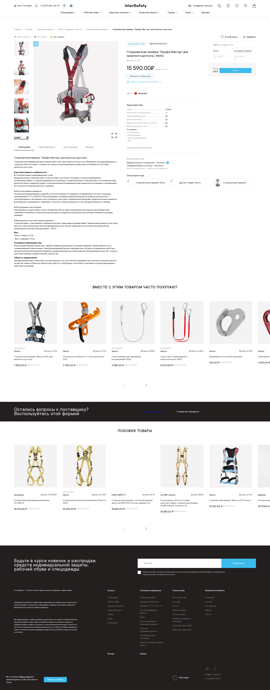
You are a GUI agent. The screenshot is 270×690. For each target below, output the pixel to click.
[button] (124, 385)
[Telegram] (64, 6)
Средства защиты (114, 610)
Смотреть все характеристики (139, 147)
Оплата (175, 606)
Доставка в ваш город (135, 159)
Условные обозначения (149, 602)
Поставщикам (210, 606)
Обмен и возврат (179, 610)
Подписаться (239, 563)
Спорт (109, 619)
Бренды (110, 654)
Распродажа (112, 623)
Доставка (176, 602)
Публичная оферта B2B (181, 626)
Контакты (209, 602)
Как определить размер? (243, 51)
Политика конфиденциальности (149, 630)
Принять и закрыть (55, 680)
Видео (142, 617)
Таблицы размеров (147, 598)
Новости (208, 610)
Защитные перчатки (115, 606)
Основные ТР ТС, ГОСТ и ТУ (151, 606)
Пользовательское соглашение (147, 637)
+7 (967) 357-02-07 (212, 679)
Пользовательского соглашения (166, 574)
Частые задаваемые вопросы (148, 611)
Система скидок (179, 614)
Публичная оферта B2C (182, 630)
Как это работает (179, 598)
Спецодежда (112, 598)
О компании (210, 598)
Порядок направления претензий (181, 620)
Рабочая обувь (113, 602)
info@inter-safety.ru (213, 675)
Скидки (143, 654)
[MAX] (71, 6)
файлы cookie (25, 677)
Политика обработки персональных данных (149, 622)
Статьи (208, 614)
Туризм (110, 614)
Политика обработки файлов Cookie (151, 644)
